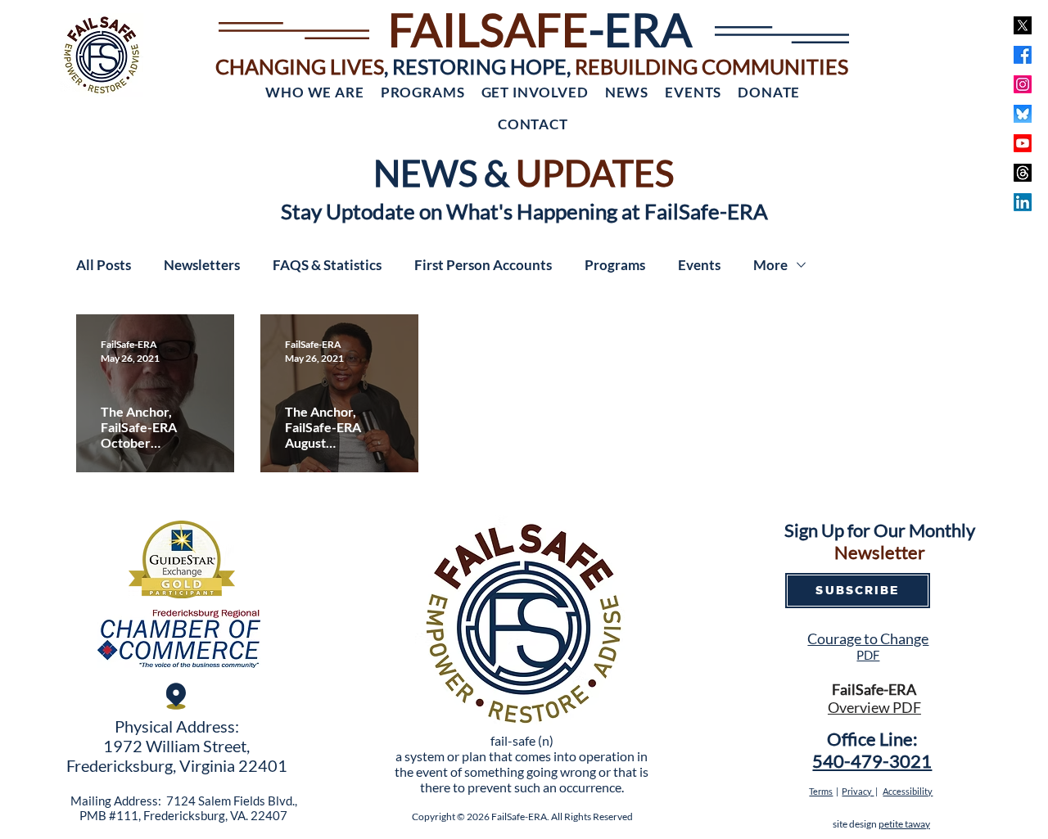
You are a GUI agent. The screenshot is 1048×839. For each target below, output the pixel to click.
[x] (1023, 25)
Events (699, 264)
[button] (315, 92)
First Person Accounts (483, 264)
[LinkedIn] (1023, 202)
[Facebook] (1023, 55)
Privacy (858, 791)
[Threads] (1023, 173)
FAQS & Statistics (327, 264)
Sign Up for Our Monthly (879, 530)
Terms (821, 791)
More (770, 264)
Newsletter (879, 552)
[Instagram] (1023, 84)
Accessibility (908, 791)
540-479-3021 (872, 761)
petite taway (904, 824)
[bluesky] (1023, 114)
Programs (615, 264)
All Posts (103, 264)
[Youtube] (1023, 143)
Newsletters (202, 264)
